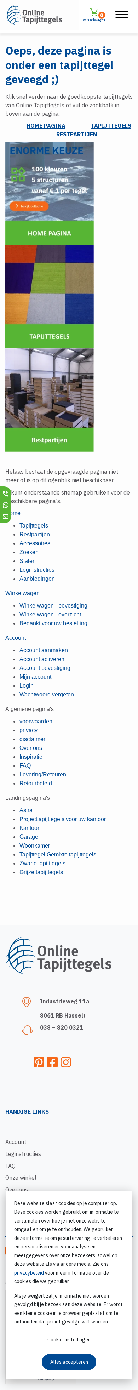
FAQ (10, 1165)
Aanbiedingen (37, 579)
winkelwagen (94, 17)
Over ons (16, 1189)
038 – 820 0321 (61, 1027)
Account (15, 1141)
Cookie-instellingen (69, 1340)
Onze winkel (20, 1177)
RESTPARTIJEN (76, 134)
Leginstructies (23, 1153)
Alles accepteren (69, 1362)
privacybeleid (29, 1273)
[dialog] (69, 1285)
